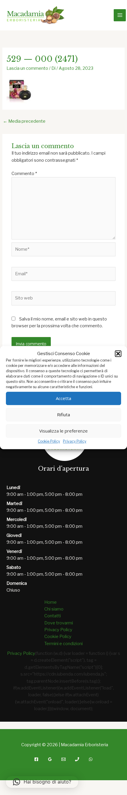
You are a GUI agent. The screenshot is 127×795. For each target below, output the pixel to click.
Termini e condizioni (63, 643)
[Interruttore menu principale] (120, 15)
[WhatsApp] (91, 759)
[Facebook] (36, 759)
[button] (118, 354)
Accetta (63, 398)
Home (50, 602)
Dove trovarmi (58, 623)
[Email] (63, 759)
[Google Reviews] (50, 759)
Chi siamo (54, 609)
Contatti (52, 615)
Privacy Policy (74, 441)
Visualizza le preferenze (63, 431)
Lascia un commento (27, 68)
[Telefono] (77, 759)
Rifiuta (63, 415)
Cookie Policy (49, 441)
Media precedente (24, 121)
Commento (24, 173)
